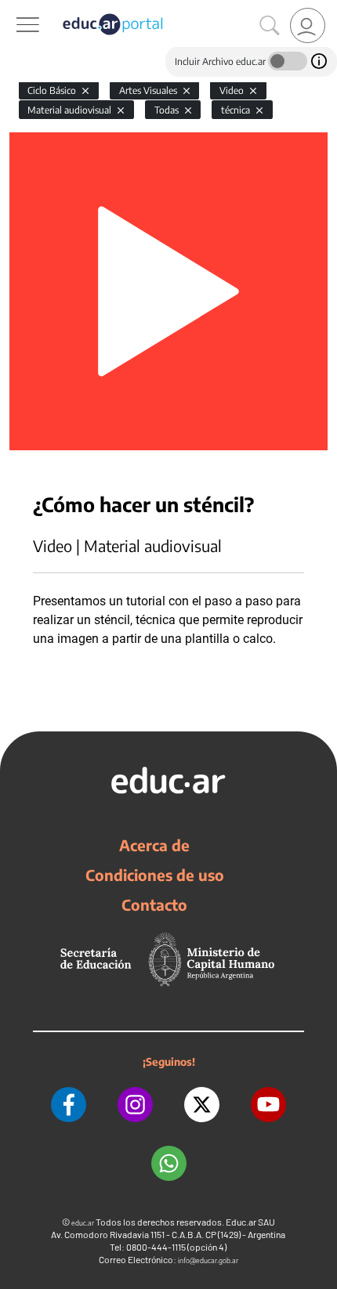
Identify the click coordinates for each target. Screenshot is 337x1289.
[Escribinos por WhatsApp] (169, 1163)
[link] (307, 25)
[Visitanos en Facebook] (68, 1104)
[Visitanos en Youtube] (268, 1104)
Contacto (154, 904)
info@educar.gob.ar (208, 1260)
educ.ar (82, 1223)
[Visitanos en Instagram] (135, 1104)
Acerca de (154, 845)
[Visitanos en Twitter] (201, 1104)
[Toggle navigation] (14, 9)
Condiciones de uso (154, 874)
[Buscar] (269, 25)
